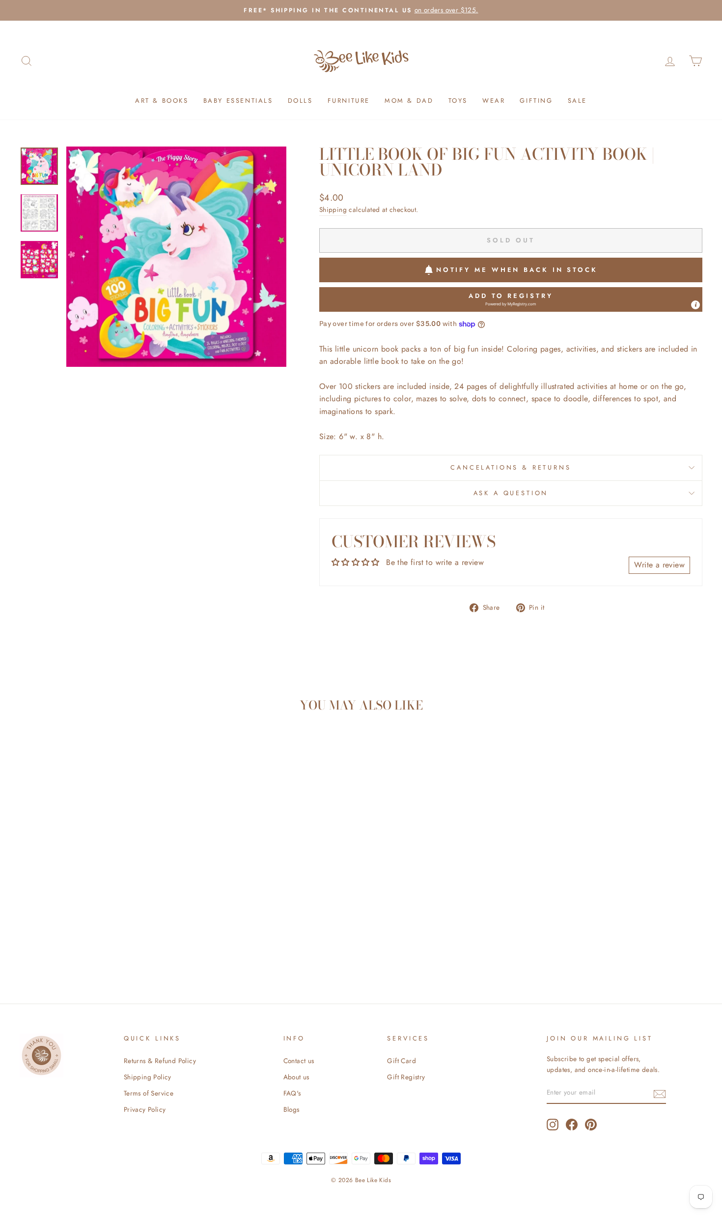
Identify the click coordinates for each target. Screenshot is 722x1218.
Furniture (349, 100)
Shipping (333, 209)
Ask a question (511, 493)
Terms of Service (148, 1093)
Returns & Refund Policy (160, 1061)
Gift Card (401, 1061)
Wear (493, 100)
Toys (458, 100)
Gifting (536, 100)
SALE (577, 100)
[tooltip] (695, 304)
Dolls (300, 100)
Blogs (291, 1109)
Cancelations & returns (510, 467)
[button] (510, 299)
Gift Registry (406, 1077)
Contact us (298, 1061)
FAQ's (292, 1093)
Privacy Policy (145, 1109)
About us (296, 1077)
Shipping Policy (147, 1077)
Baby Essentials (238, 100)
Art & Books (162, 100)
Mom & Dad (409, 100)
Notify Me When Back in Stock (517, 269)
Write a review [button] (659, 564)
